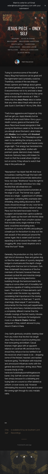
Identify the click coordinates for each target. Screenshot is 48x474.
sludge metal (24, 52)
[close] (45, 5)
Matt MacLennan (27, 62)
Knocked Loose (29, 47)
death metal (17, 44)
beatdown (12, 41)
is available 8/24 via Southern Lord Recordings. (22, 431)
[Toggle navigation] (35, 17)
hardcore (30, 44)
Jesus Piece (15, 47)
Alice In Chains (28, 38)
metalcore (13, 50)
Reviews (15, 38)
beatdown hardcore (29, 41)
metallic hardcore (29, 50)
